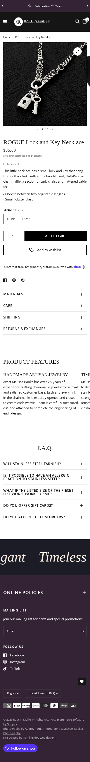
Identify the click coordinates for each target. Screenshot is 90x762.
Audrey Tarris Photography (42, 729)
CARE (7, 305)
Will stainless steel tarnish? (32, 463)
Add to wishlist (49, 250)
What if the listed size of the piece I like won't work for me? (38, 492)
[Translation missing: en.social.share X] (14, 280)
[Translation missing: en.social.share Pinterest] (23, 280)
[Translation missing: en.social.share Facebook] (6, 280)
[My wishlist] (82, 681)
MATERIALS (13, 294)
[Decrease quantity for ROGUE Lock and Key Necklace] (6, 236)
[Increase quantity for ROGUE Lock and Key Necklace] (19, 236)
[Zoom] (77, 51)
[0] (84, 21)
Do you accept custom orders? (34, 517)
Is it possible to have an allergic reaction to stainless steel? (36, 477)
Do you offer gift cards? (28, 505)
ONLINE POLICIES (23, 592)
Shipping (8, 156)
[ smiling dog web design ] (39, 738)
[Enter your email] (82, 631)
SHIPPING (12, 317)
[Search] (77, 21)
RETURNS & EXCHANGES (24, 328)
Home (7, 37)
